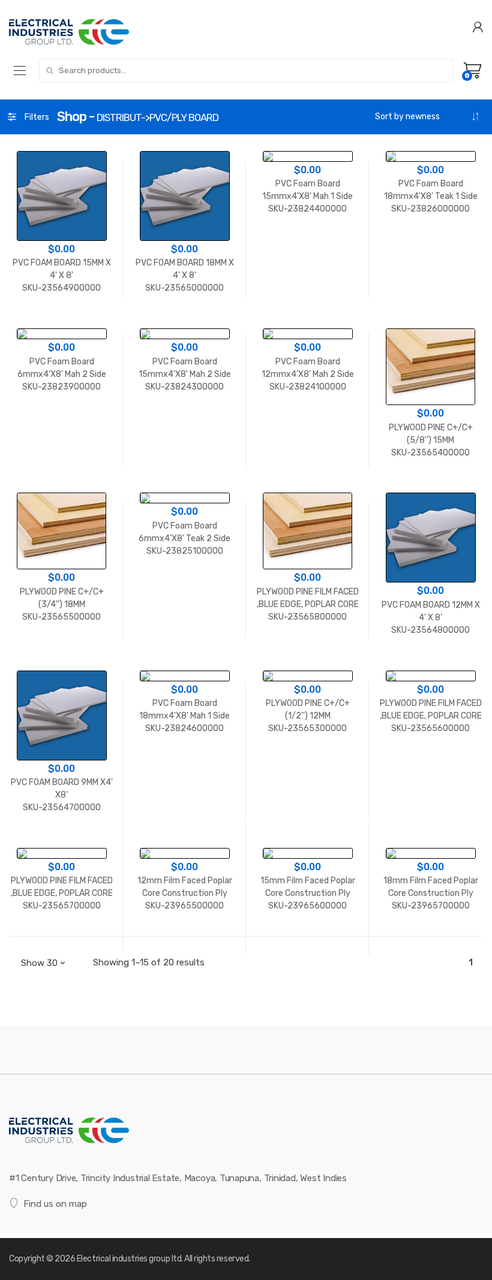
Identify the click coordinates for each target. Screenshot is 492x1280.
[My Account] (477, 26)
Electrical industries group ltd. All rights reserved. (163, 1259)
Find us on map (55, 1204)
